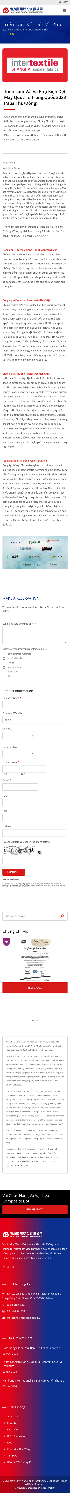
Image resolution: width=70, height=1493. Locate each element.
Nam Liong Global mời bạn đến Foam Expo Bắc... (32, 1348)
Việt (65, 2)
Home (11, 34)
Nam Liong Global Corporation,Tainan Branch (44, 1481)
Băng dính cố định (34, 1153)
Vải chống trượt (23, 1157)
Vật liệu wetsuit (50, 1149)
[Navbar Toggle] (64, 10)
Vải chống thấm (49, 1153)
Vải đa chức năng (41, 1161)
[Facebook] (4, 1267)
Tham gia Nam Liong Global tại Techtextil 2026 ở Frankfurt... (32, 1364)
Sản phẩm (12, 1429)
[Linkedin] (13, 1267)
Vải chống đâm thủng (40, 1157)
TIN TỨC (12, 1455)
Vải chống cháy (26, 1161)
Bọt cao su (10, 1153)
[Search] (62, 916)
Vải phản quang (12, 1161)
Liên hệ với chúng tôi (19, 1165)
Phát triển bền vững (18, 1449)
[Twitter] (8, 1267)
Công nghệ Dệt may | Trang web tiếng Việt (26, 300)
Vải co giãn (54, 1157)
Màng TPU (20, 1153)
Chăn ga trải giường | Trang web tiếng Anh (26, 373)
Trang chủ (13, 1416)
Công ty (11, 1423)
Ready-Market (48, 1488)
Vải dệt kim (10, 1157)
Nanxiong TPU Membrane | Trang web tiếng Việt (29, 250)
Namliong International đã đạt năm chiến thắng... (33, 1380)
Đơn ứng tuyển (16, 1436)
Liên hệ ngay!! (35, 1209)
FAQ (9, 1442)
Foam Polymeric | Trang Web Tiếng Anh (24, 460)
